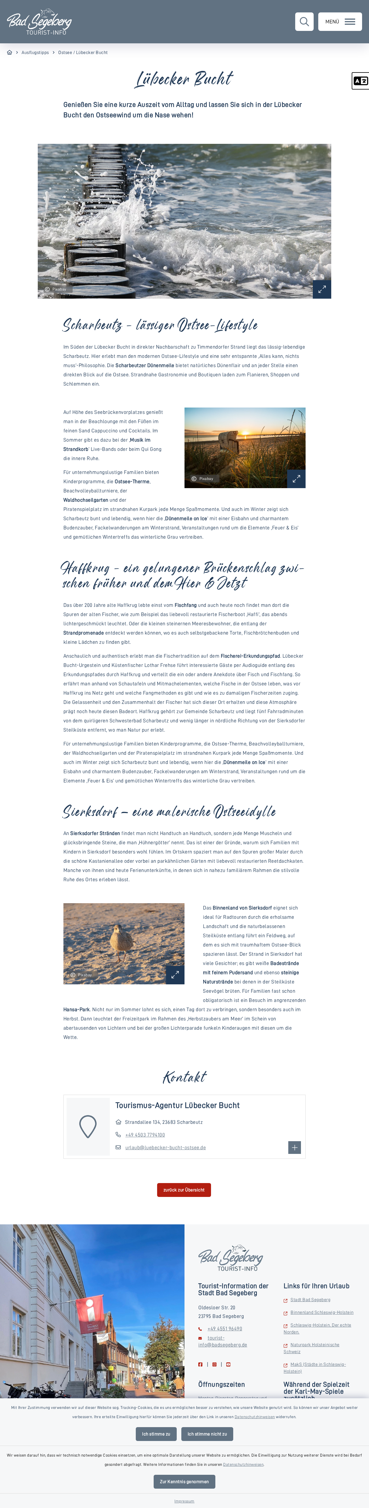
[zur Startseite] (39, 21)
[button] (360, 81)
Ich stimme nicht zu (207, 1434)
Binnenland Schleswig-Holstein (322, 1312)
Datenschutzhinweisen (255, 1417)
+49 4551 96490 (225, 1328)
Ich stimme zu (156, 1434)
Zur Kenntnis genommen (184, 1481)
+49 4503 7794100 (145, 1134)
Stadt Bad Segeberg (310, 1299)
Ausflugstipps (35, 52)
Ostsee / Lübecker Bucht (83, 52)
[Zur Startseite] (9, 52)
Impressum (184, 1501)
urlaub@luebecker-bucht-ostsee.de (165, 1147)
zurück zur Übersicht (184, 1190)
